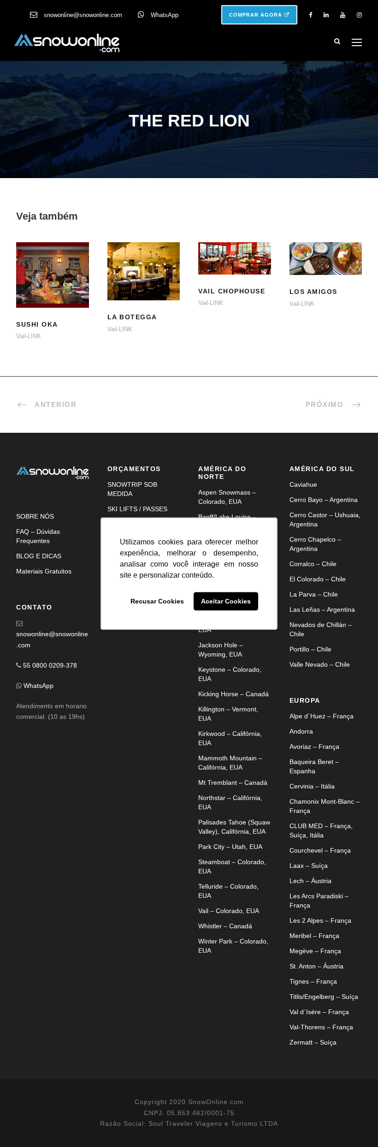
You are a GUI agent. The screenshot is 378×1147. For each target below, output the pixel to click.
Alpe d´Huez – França (321, 716)
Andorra (301, 731)
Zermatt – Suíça (313, 1042)
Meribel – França (314, 935)
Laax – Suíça (308, 865)
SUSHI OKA (37, 324)
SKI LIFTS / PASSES (137, 509)
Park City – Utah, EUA (230, 846)
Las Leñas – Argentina (322, 609)
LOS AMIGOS (313, 291)
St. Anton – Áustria (316, 966)
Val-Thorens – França (321, 1027)
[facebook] (310, 15)
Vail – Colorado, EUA (228, 910)
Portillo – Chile (310, 649)
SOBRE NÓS (35, 516)
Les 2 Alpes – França (320, 920)
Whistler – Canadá (225, 926)
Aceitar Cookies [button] (226, 601)
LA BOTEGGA (143, 282)
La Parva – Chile (313, 594)
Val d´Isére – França (319, 1012)
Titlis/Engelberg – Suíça (323, 996)
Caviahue (303, 484)
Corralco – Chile (313, 564)
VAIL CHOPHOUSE (234, 269)
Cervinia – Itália (312, 786)
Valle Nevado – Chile (319, 664)
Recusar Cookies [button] (157, 601)
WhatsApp (164, 15)
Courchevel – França (320, 850)
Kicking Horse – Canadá (233, 694)
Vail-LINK (28, 336)
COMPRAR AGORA (256, 15)
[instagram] (359, 15)
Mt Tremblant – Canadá (232, 782)
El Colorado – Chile (317, 579)
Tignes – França (313, 981)
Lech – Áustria (310, 880)
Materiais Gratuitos (43, 571)
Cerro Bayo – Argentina (323, 499)
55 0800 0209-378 (50, 665)
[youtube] (342, 15)
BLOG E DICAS (38, 556)
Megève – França (315, 951)
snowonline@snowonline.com (83, 15)
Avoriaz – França (314, 746)
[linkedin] (326, 15)
